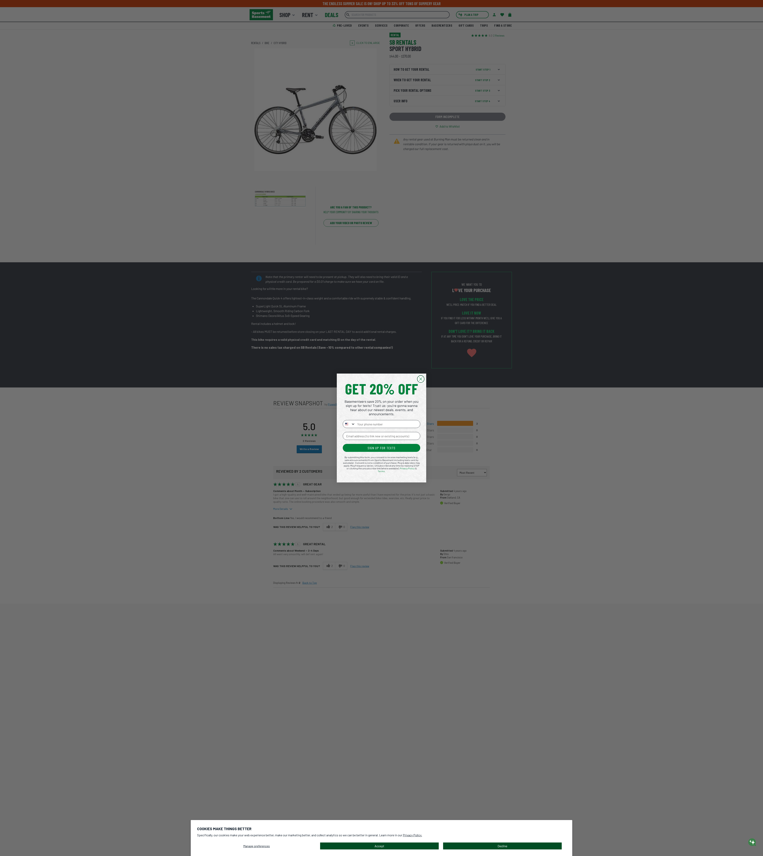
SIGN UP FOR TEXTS (381, 448)
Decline (502, 846)
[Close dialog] (420, 379)
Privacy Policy (407, 468)
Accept (379, 846)
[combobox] (349, 424)
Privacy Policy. (412, 835)
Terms (381, 471)
